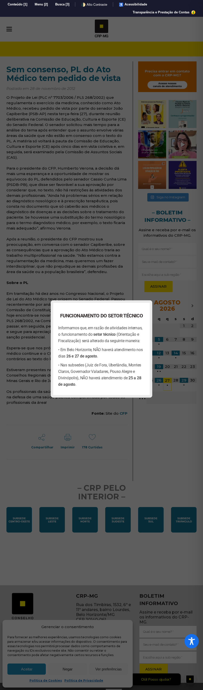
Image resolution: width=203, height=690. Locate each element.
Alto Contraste (94, 4)
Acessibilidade (133, 4)
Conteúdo (17, 4)
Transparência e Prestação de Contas (161, 12)
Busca (62, 4)
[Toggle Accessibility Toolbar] (191, 641)
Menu (41, 4)
